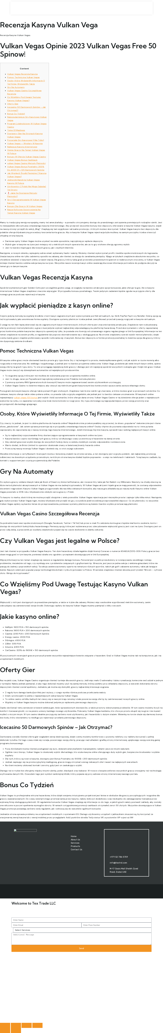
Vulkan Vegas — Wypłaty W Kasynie (25, 143)
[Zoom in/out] (5, 1025)
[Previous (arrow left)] (5, 1030)
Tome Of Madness (16, 130)
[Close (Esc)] (37, 1025)
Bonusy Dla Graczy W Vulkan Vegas (24, 206)
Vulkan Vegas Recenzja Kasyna (22, 74)
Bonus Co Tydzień (16, 113)
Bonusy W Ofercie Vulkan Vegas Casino (26, 156)
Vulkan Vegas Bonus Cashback (22, 160)
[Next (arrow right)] (16, 1030)
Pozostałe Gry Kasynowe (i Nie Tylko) (25, 140)
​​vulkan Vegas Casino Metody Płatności (26, 163)
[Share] (27, 1025)
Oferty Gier (12, 103)
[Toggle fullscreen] (16, 1025)
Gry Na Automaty (16, 87)
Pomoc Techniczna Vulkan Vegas (23, 77)
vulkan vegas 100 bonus (25, 397)
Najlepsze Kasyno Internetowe (22, 146)
